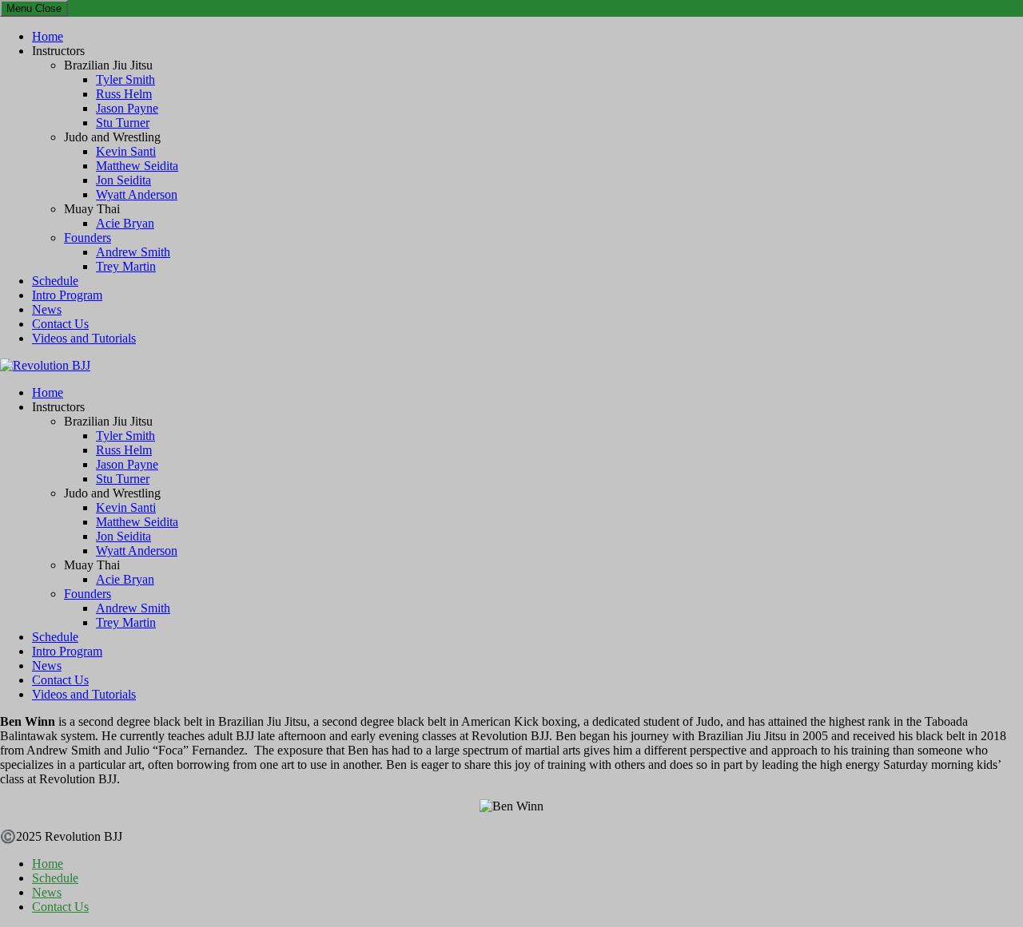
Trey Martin (126, 266)
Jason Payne (127, 108)
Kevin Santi (126, 151)
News (47, 309)
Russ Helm (124, 94)
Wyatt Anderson (136, 194)
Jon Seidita (123, 180)
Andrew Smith (133, 252)
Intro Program (67, 295)
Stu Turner (122, 122)
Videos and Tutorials (84, 338)
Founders (87, 237)
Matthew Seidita (137, 165)
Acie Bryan (125, 223)
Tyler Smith (125, 79)
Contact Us (60, 324)
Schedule (55, 280)
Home (47, 36)
